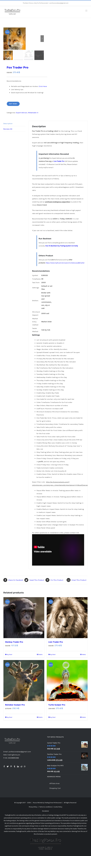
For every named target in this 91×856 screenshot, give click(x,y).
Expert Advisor (21, 113)
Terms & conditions (45, 807)
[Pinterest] (11, 766)
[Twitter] (8, 766)
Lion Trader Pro (59, 161)
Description (7, 124)
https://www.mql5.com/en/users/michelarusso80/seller (65, 263)
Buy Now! (13, 104)
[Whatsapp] (25, 766)
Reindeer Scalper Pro (15, 705)
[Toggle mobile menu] (86, 10)
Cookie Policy (57, 807)
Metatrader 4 (33, 113)
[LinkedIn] (18, 766)
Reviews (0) (7, 129)
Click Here (43, 86)
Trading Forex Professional (53, 802)
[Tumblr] (14, 766)
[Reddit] (21, 766)
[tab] (14, 123)
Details (40, 654)
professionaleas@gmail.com (59, 3)
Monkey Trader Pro (14, 642)
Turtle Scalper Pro (56, 705)
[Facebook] (4, 766)
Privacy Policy (33, 807)
